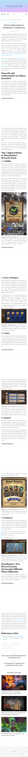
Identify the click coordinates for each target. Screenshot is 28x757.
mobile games (18, 645)
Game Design (5, 19)
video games (10, 647)
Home (2, 19)
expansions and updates (15, 643)
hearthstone (12, 645)
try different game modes (18, 620)
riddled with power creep (11, 53)
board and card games (5, 643)
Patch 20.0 (4, 64)
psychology (4, 647)
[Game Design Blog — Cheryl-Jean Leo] (14, 6)
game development (5, 645)
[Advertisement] (14, 112)
